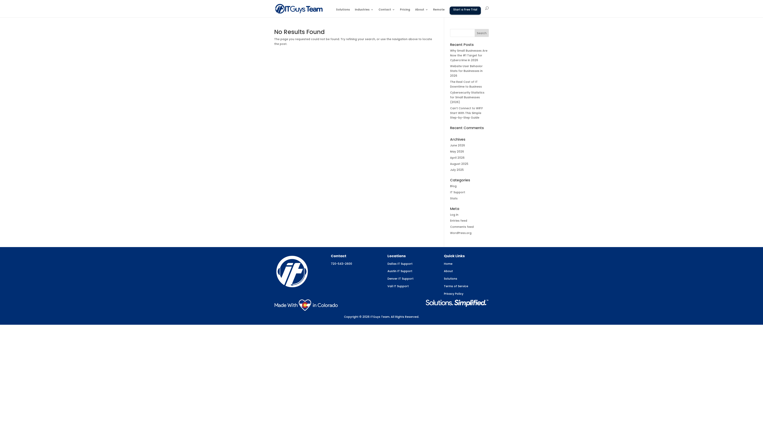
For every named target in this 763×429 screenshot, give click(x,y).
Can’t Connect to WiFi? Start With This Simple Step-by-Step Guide (466, 113)
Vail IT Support (398, 286)
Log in (454, 215)
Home (448, 264)
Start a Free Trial (465, 10)
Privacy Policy (453, 294)
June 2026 (457, 145)
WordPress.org (461, 233)
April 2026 (457, 158)
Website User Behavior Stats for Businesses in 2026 (466, 71)
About (419, 10)
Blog (453, 186)
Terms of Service (456, 286)
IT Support (457, 192)
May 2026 (457, 152)
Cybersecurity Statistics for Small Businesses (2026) (467, 97)
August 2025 (459, 164)
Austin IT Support (399, 271)
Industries (362, 10)
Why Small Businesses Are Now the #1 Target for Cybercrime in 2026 (468, 55)
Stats (454, 198)
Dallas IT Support (399, 264)
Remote (439, 10)
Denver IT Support (400, 279)
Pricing (405, 10)
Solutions (343, 10)
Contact (385, 10)
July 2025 (457, 170)
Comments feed (462, 227)
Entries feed (458, 221)
